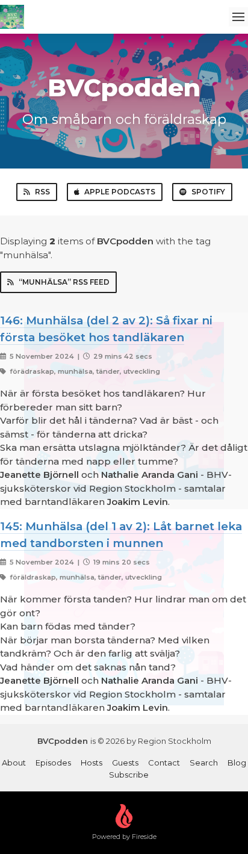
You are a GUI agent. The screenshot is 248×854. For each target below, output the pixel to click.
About (14, 762)
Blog (237, 762)
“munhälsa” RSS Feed (64, 281)
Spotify (208, 191)
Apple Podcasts (119, 191)
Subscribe (129, 774)
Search (204, 762)
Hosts (91, 762)
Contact (164, 762)
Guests (125, 762)
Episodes (53, 762)
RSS (42, 191)
